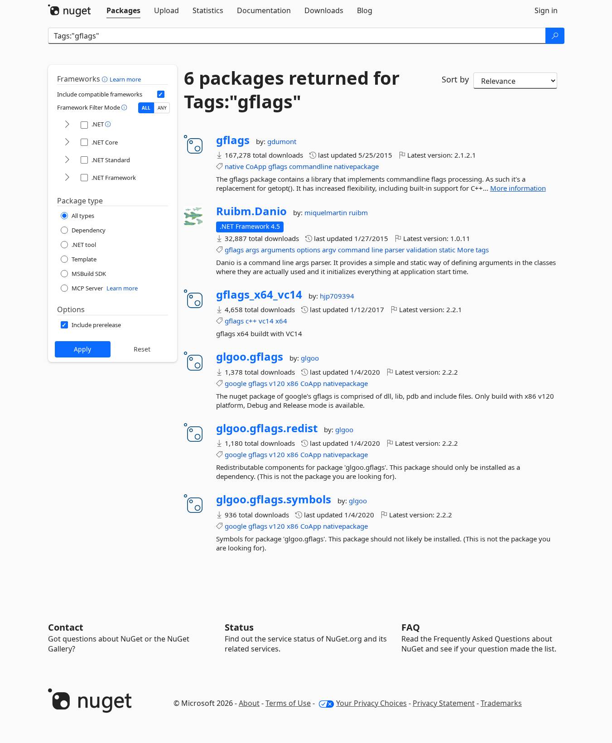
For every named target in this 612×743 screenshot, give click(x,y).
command (354, 249)
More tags (473, 249)
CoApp (256, 166)
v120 (277, 383)
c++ (251, 320)
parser (395, 249)
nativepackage (356, 166)
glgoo (310, 357)
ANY (162, 108)
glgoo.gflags (249, 357)
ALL (146, 108)
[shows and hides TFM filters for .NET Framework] (67, 178)
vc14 (266, 320)
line (377, 249)
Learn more (125, 79)
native (234, 166)
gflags (233, 140)
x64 (281, 320)
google (235, 383)
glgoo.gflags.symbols (273, 499)
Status (239, 627)
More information (518, 188)
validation (421, 249)
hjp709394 (337, 295)
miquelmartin (326, 212)
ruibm (358, 212)
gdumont (281, 141)
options (308, 249)
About (249, 703)
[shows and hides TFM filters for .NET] (67, 125)
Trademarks (501, 703)
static (447, 249)
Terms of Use (288, 703)
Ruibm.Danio (251, 211)
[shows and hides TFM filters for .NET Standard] (67, 160)
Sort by (455, 79)
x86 (293, 383)
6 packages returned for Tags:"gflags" (292, 89)
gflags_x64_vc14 (259, 294)
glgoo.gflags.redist (267, 428)
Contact (65, 627)
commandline (310, 166)
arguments (278, 249)
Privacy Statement (444, 703)
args (252, 249)
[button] (106, 79)
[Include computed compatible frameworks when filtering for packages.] (161, 94)
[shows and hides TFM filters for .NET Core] (67, 142)
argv (329, 249)
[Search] (554, 36)
